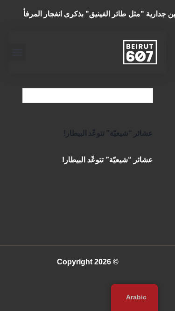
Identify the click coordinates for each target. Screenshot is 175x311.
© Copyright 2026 (88, 262)
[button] (17, 52)
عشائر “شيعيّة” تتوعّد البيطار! (108, 133)
